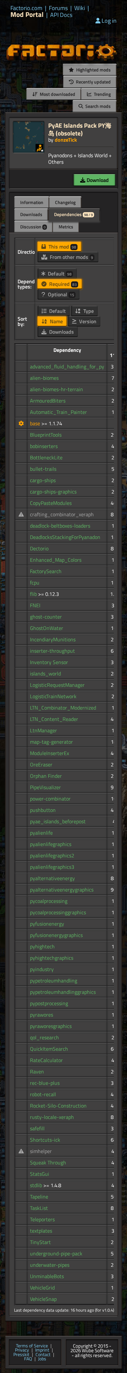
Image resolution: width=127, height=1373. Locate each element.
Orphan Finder (46, 776)
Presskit (21, 1355)
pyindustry (42, 969)
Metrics (66, 226)
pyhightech (42, 946)
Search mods (97, 106)
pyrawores (41, 1015)
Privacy (22, 1350)
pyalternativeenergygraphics (61, 889)
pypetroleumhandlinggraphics (63, 992)
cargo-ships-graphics (53, 491)
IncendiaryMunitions (53, 639)
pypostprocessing (49, 1003)
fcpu (34, 582)
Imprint (42, 1350)
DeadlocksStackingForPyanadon (65, 537)
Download (97, 180)
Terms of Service (32, 1346)
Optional (60, 294)
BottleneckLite (46, 457)
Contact (42, 1355)
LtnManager (43, 730)
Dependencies (73, 214)
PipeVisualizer (45, 787)
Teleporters (42, 1219)
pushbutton (43, 810)
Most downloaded (57, 94)
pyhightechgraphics (51, 958)
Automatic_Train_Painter (58, 412)
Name (56, 321)
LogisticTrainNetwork (53, 696)
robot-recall (43, 1094)
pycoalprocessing (48, 901)
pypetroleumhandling (53, 980)
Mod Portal (27, 14)
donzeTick (66, 140)
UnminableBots (47, 1276)
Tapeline (39, 1196)
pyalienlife (41, 833)
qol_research (44, 1037)
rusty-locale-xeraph (52, 1117)
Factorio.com (26, 8)
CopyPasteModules (51, 503)
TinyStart (40, 1242)
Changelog (65, 202)
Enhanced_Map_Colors (55, 560)
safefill (37, 1128)
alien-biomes (44, 378)
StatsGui (39, 1174)
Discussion (33, 226)
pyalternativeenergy (52, 878)
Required (62, 284)
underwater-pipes (49, 1265)
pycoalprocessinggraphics (58, 912)
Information (31, 202)
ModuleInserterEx (49, 753)
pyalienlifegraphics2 (52, 855)
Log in (109, 20)
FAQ (28, 1359)
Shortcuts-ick (45, 1140)
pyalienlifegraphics (50, 844)
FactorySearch (46, 571)
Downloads (31, 214)
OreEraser (41, 764)
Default (59, 273)
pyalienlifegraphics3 (52, 867)
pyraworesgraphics (51, 1026)
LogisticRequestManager (57, 685)
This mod (61, 246)
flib (34, 594)
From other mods (71, 257)
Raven (37, 1071)
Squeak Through (48, 1162)
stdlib (36, 1185)
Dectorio (39, 548)
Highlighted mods (93, 69)
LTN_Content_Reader (54, 719)
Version (87, 321)
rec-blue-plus (45, 1083)
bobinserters (44, 446)
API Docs (61, 15)
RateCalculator (46, 1060)
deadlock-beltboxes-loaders (60, 526)
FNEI (35, 605)
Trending (102, 94)
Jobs (42, 1359)
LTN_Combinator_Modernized (63, 708)
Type (88, 311)
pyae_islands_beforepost (58, 821)
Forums (58, 8)
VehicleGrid (42, 1287)
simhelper (41, 1151)
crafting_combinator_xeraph (62, 514)
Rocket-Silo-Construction (58, 1106)
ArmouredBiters (47, 400)
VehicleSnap (43, 1299)
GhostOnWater (46, 628)
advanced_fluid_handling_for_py (67, 366)
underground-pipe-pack (56, 1253)
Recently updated (93, 81)
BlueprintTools (46, 435)
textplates (41, 1231)
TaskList (39, 1208)
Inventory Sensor (49, 662)
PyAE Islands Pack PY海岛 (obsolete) (79, 129)
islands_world (45, 673)
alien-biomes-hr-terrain (56, 389)
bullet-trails (43, 469)
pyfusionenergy (47, 924)
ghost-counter (46, 617)
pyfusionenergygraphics (56, 935)
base (35, 423)
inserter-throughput (52, 651)
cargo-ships (43, 480)
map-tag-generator (51, 742)
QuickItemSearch (49, 1049)
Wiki (79, 8)
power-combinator (50, 798)
